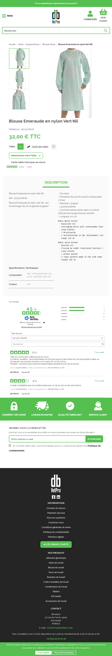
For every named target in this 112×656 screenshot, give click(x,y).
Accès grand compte (56, 544)
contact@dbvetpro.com (60, 627)
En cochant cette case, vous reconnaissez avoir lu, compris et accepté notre (55, 448)
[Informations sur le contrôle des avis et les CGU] (44, 322)
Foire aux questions (56, 518)
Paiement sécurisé (56, 513)
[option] (19, 58)
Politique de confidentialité (56, 532)
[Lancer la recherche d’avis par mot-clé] (103, 344)
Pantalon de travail (56, 577)
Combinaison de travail (56, 587)
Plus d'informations (64, 653)
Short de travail (56, 572)
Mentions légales (56, 537)
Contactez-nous (56, 523)
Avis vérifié (100, 352)
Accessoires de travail (56, 601)
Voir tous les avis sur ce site (31, 327)
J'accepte (43, 652)
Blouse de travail (56, 568)
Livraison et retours (56, 508)
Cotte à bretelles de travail (56, 582)
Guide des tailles (40, 146)
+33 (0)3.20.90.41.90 (56, 639)
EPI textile (56, 596)
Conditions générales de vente (56, 527)
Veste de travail (56, 563)
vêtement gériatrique (56, 558)
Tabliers (56, 592)
